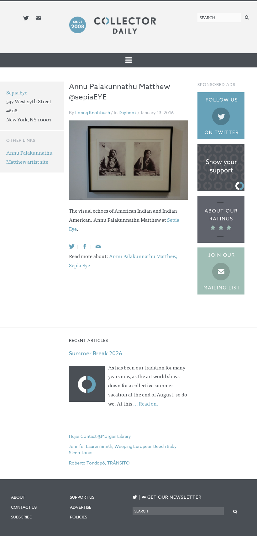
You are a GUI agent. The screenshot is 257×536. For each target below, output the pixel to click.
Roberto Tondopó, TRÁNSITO (99, 463)
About (18, 497)
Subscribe (21, 517)
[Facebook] (85, 246)
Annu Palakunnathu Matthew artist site (29, 157)
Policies (78, 517)
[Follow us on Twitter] (26, 18)
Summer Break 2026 (95, 353)
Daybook (127, 112)
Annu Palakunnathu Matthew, (143, 256)
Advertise (80, 507)
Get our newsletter (171, 497)
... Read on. (145, 403)
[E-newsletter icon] (38, 18)
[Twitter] (72, 246)
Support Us (82, 497)
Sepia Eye (79, 265)
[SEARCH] (246, 17)
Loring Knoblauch (92, 112)
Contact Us (24, 507)
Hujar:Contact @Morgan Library (100, 436)
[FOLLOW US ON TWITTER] (135, 497)
